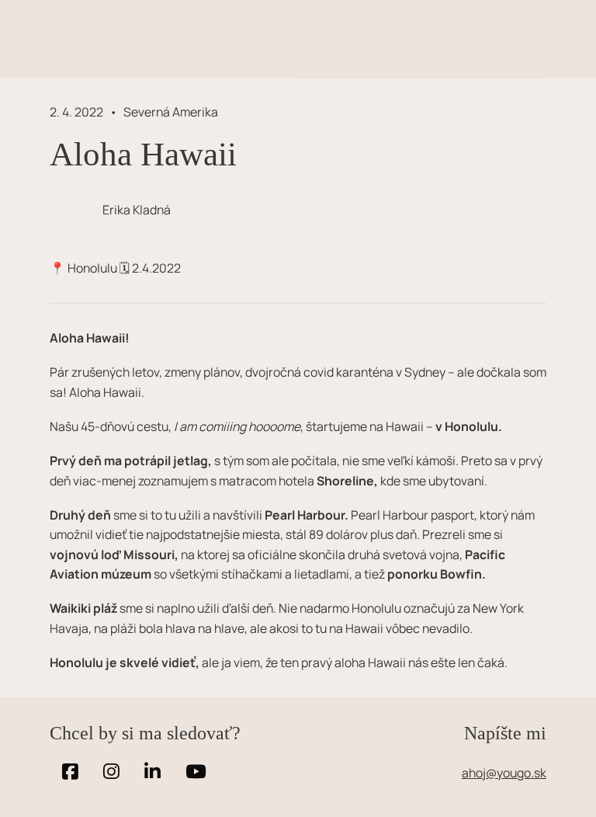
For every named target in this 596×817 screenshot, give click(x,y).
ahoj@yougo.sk (504, 772)
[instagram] (111, 772)
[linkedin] (152, 772)
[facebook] (70, 772)
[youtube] (196, 772)
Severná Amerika (170, 111)
